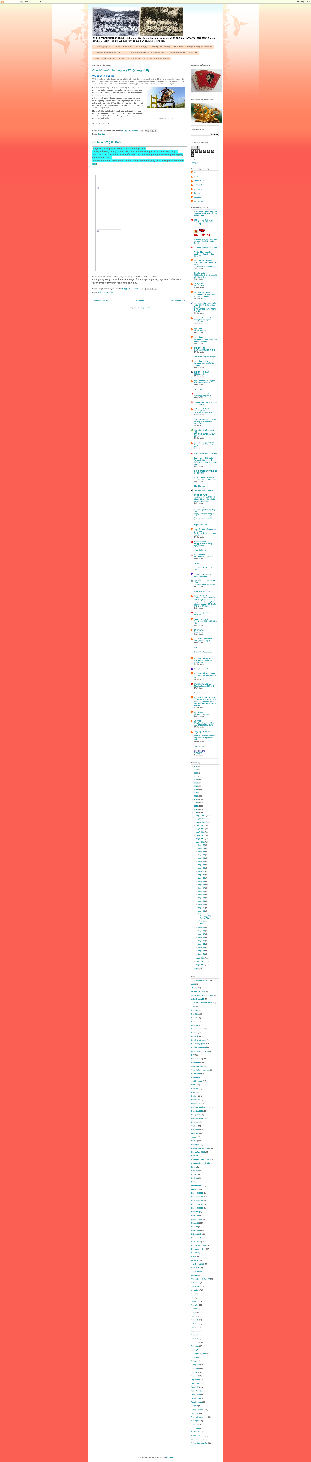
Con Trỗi (194, 1089)
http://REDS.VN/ (200, 525)
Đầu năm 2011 (197, 1111)
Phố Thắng (195, 1253)
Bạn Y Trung (199, 389)
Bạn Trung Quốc (198, 1044)
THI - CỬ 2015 (199, 286)
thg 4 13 (201, 901)
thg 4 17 (201, 888)
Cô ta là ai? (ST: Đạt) (106, 142)
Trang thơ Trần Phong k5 (204, 669)
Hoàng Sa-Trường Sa (200, 1148)
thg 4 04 (201, 944)
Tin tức (194, 1372)
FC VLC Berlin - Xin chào (204, 477)
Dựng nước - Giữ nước (203, 458)
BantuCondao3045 (199, 1047)
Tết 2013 (194, 1327)
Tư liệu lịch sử (197, 1410)
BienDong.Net (199, 273)
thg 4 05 (201, 941)
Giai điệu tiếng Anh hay (203, 490)
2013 (196, 806)
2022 (196, 776)
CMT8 (193, 1085)
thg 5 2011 (200, 839)
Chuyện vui (196, 1074)
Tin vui (194, 1376)
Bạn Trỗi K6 (202, 234)
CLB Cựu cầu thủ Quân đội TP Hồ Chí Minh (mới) (205, 420)
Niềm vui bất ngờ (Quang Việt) (105, 58)
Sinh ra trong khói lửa (203, 639)
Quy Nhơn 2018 (197, 1264)
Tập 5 (193, 1316)
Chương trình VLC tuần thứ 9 (205, 479)
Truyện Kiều (196, 1398)
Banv (196, 172)
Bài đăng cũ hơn (178, 300)
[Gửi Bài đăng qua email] (141, 130)
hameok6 (197, 197)
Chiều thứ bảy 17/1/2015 (203, 413)
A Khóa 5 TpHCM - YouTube (205, 248)
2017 (196, 793)
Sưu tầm (101, 134)
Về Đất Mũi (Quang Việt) (103, 47)
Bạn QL (194, 1033)
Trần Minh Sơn (197, 1391)
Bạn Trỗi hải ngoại (199, 1040)
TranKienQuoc (200, 185)
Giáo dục (195, 1133)
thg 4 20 (201, 878)
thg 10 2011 (201, 822)
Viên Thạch (198, 712)
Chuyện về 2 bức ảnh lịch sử (205, 266)
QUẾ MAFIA (198, 630)
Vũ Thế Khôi (196, 1432)
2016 (196, 796)
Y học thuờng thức (199, 1443)
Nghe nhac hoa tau (202, 591)
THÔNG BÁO (198, 662)
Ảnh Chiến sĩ (199, 746)
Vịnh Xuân (195, 1428)
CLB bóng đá (196, 1081)
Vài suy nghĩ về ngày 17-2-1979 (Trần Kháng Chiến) (147, 53)
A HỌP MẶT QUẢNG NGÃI (201, 1003)
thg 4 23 (201, 868)
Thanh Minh (199, 181)
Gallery (194, 1126)
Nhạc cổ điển (196, 1219)
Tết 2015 (194, 1335)
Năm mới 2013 (197, 1193)
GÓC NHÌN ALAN (200, 495)
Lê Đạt (196, 563)
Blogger (169, 1457)
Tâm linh (195, 1309)
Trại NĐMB (195, 1380)
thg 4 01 (201, 954)
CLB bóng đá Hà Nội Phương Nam (202, 410)
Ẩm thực (194, 1010)
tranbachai (198, 201)
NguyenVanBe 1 (200, 596)
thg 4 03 (201, 947)
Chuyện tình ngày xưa (200, 1070)
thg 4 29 (201, 848)
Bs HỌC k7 (198, 284)
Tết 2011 (194, 1320)
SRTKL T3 (195, 1283)
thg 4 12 (201, 904)
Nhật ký (194, 1227)
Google (194, 1137)
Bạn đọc (194, 1025)
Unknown (198, 189)
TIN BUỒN (197, 423)
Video (193, 1424)
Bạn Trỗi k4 (198, 337)
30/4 (193, 984)
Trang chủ (140, 300)
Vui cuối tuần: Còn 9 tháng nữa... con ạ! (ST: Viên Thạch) (193, 47)
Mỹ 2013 (194, 1189)
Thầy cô (194, 1342)
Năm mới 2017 (197, 1200)
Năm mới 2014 (197, 1197)
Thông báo (195, 1350)
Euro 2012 (195, 1122)
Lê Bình (194, 1178)
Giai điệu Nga (199, 486)
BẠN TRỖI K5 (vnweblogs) (205, 357)
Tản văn (194, 1305)
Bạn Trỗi (194, 1036)
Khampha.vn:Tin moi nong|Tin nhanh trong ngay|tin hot (203, 544)
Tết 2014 (194, 1331)
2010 (196, 969)
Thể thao (195, 1346)
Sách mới (195, 1268)
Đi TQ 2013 (195, 1115)
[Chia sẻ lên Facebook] (153, 131)
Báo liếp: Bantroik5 (202, 292)
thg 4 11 (201, 908)
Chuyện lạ (195, 1062)
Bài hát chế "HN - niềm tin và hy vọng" (156, 58)
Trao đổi (194, 1387)
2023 (196, 773)
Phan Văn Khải (197, 1238)
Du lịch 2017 (196, 1100)
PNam (193, 1256)
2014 (196, 803)
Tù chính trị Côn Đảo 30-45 (205, 697)
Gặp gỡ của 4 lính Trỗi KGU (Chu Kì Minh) (183, 53)
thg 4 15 (201, 894)
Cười (193, 1092)
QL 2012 (194, 1260)
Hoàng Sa (195, 1145)
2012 (196, 809)
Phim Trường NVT (198, 1245)
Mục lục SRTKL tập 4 (202, 641)
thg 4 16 (201, 891)
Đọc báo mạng (197, 1118)
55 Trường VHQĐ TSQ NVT (202, 995)
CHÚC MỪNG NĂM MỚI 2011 (204, 350)
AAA (193, 1007)
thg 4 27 (201, 855)
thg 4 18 (201, 884)
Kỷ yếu (194, 1174)
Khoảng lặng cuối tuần (200, 1163)
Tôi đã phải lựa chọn (202, 714)
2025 (196, 766)
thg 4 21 (201, 875)
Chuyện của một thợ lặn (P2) (204, 584)
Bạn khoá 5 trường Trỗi (203, 318)
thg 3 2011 (200, 958)
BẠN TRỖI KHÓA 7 (201, 372)
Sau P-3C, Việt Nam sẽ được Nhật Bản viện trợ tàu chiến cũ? (204, 738)
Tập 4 (193, 1312)
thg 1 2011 (200, 965)
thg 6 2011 (200, 835)
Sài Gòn (194, 1275)
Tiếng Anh (195, 1365)
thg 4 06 (201, 937)
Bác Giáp (195, 1014)
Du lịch (194, 1096)
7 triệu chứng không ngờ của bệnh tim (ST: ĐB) (110, 53)
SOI (195, 647)
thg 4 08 (201, 931)
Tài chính (195, 1301)
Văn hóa (194, 1413)
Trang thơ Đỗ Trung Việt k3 (205, 673)
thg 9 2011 (200, 825)
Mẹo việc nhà (196, 1186)
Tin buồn (195, 1368)
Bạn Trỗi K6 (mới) (201, 361)
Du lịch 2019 (196, 1103)
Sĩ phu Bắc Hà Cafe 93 (200, 1279)
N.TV (196, 177)
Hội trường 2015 (198, 1152)
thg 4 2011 (200, 842)
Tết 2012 (194, 1324)
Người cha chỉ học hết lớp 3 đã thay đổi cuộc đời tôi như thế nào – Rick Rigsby (204, 499)
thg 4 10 (201, 911)
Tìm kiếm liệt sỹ (200, 693)
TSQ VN (194, 1406)
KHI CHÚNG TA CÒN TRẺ (203, 556)
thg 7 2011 (200, 832)
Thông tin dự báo (198, 1354)
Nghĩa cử (195, 1215)
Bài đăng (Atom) (143, 308)
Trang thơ (195, 1383)
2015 (196, 799)
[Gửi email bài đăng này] (146, 131)
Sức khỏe (195, 1286)
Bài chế (194, 1021)
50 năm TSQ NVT (198, 991)
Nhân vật (101, 292)
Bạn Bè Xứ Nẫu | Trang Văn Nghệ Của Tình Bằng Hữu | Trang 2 (205, 305)
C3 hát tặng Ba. (199, 374)
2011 (196, 813)
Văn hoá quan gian (199, 1417)
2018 (196, 789)
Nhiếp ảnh (195, 1230)
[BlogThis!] (148, 131)
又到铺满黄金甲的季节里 (202, 396)
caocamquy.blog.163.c (203, 394)
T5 (192, 1298)
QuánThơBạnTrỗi (201, 619)
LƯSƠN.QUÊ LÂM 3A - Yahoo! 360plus (203, 575)
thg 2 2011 (200, 961)
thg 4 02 (201, 951)
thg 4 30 (201, 845)
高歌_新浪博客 (199, 751)
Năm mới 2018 (197, 1204)
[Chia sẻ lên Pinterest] (155, 131)
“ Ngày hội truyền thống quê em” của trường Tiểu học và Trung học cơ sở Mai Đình (204, 516)
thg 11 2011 (201, 819)
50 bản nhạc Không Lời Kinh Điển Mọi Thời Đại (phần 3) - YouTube (203, 222)
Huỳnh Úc (195, 1156)
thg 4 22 (201, 871)
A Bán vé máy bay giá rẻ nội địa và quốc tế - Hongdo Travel (205, 241)
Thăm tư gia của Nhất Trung (160, 47)
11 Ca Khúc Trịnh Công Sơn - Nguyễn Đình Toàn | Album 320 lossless (205, 213)
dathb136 (198, 193)
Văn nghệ (195, 1421)
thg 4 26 (201, 858)
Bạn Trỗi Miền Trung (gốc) (205, 381)
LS (192, 1182)
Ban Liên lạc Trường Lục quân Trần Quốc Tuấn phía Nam (205, 262)
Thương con (198, 632)
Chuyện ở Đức (197, 1066)
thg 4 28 (201, 851)
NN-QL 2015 (196, 1234)
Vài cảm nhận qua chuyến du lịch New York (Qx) (131, 47)
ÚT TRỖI (197, 721)
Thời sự (194, 1357)
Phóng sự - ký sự (198, 1249)
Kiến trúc (195, 1171)
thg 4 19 (201, 881)
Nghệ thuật (196, 1212)
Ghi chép (195, 1130)
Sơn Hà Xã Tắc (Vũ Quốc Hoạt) (129, 58)
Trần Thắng (196, 1394)
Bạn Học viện (196, 1029)
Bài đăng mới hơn (101, 300)
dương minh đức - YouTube (205, 453)
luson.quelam (199, 555)
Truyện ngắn (196, 1402)
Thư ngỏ (195, 1361)
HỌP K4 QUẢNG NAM (202, 382)
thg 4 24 (201, 865)
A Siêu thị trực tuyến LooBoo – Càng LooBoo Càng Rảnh (204, 254)
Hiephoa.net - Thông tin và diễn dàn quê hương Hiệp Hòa (205, 510)
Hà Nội (194, 1141)
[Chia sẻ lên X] (151, 131)
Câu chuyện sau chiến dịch (204, 686)
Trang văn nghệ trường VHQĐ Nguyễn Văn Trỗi (203, 659)
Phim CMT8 (196, 1242)
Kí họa (194, 1167)
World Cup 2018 (197, 1439)
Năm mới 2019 (197, 1208)
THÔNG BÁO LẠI (200, 331)
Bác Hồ (194, 1018)
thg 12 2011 (201, 816)
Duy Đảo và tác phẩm (200, 1107)
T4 (192, 1294)
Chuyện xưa (196, 1077)
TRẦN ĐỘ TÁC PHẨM (202, 684)
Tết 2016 (194, 1339)
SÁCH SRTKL (196, 1271)
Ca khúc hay (196, 1059)
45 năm (194, 988)
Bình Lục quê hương (200, 1051)
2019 (196, 786)
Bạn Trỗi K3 (198, 329)
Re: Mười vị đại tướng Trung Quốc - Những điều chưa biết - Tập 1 (205, 462)
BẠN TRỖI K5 (199, 348)
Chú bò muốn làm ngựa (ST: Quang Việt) (120, 70)
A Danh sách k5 (197, 999)
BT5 (193, 1055)
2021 (196, 780)
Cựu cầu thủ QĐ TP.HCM (204, 443)
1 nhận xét (133, 130)
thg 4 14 (201, 898)
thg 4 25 (201, 861)
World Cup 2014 (197, 1436)
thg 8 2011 (200, 829)
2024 (196, 770)
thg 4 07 (201, 934)
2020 (196, 783)
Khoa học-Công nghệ (200, 1159)
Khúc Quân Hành (201, 550)
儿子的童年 (198, 753)
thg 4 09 (201, 927)
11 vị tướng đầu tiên (199, 980)
